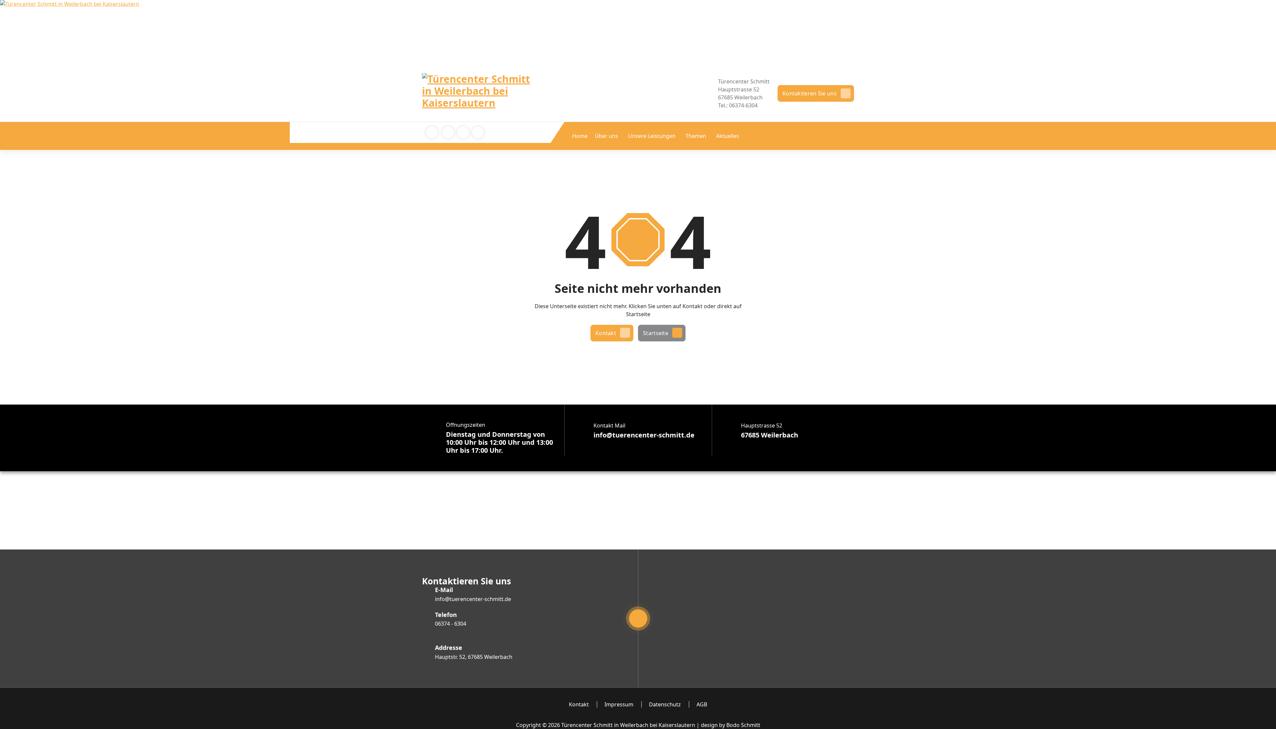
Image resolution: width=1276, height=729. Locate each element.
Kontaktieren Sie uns (810, 93)
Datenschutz (665, 704)
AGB (701, 704)
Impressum (618, 704)
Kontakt (605, 333)
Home (579, 136)
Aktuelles (727, 136)
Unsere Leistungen (652, 136)
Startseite (655, 333)
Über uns (606, 136)
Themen (696, 136)
